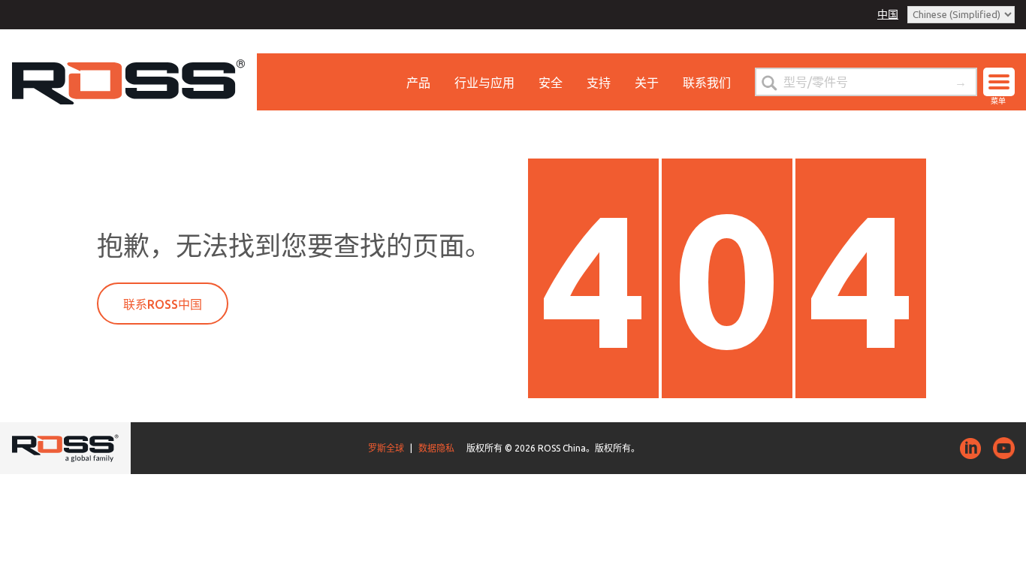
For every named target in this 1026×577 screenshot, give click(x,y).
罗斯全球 (386, 448)
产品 (418, 82)
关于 (647, 82)
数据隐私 (436, 448)
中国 (887, 14)
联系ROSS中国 (162, 304)
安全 (551, 82)
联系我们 (707, 82)
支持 (599, 82)
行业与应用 (484, 82)
